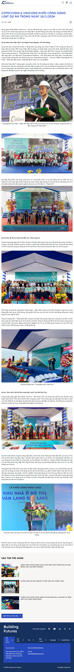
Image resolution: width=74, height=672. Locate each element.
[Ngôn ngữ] (67, 2)
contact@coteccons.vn (36, 654)
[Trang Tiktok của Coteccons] (69, 629)
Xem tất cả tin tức (10, 616)
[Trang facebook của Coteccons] (49, 629)
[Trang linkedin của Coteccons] (60, 629)
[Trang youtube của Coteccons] (54, 629)
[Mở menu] (71, 2)
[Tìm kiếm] (63, 2)
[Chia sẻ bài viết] (71, 22)
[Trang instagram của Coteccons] (65, 629)
